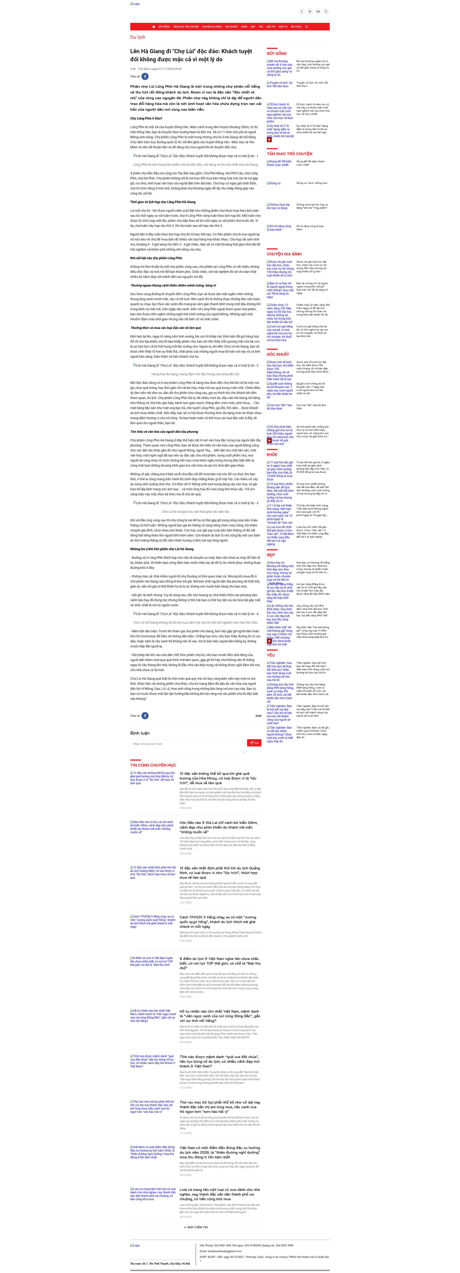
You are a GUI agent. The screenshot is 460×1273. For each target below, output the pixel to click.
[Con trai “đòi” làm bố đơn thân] (280, 406)
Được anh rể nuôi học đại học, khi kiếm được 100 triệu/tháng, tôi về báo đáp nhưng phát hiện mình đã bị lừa (312, 368)
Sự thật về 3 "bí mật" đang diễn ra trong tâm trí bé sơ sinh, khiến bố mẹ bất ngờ (312, 129)
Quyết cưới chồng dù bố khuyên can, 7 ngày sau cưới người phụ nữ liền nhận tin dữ (310, 388)
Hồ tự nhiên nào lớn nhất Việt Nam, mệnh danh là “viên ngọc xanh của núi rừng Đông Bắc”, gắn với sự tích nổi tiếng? (220, 1016)
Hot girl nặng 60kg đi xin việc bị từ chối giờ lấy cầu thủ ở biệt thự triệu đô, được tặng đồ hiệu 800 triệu (313, 588)
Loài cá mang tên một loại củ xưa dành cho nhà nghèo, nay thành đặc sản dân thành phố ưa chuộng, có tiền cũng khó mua (220, 1194)
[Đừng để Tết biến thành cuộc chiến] (280, 163)
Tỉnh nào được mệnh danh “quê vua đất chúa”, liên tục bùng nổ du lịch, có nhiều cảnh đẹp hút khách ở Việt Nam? (220, 1061)
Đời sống (164, 26)
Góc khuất (231, 26)
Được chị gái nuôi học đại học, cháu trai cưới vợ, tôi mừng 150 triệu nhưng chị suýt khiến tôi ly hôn (311, 266)
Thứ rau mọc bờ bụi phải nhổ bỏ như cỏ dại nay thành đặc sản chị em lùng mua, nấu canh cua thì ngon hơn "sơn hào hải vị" (220, 1107)
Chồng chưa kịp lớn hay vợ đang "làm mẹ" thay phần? (312, 206)
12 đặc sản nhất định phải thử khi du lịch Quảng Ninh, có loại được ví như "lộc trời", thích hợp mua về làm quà (220, 873)
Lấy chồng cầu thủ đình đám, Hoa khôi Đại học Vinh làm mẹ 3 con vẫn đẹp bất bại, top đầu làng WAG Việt (312, 610)
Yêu (261, 26)
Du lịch (137, 37)
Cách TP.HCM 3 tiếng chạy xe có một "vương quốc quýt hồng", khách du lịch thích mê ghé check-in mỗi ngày (218, 922)
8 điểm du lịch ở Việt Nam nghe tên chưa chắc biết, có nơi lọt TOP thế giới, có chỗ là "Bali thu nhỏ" (220, 963)
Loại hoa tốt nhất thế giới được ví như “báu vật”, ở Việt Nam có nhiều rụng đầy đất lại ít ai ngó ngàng (312, 531)
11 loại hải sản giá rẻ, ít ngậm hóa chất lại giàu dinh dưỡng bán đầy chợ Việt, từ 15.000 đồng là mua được (313, 467)
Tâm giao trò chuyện (186, 26)
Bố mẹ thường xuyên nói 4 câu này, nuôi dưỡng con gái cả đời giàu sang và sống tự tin (313, 65)
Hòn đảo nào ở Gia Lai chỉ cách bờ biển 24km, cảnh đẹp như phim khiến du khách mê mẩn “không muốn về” (219, 827)
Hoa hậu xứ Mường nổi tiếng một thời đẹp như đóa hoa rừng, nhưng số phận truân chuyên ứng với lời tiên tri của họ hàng (313, 569)
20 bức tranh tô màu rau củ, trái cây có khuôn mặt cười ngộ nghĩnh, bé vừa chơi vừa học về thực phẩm (313, 109)
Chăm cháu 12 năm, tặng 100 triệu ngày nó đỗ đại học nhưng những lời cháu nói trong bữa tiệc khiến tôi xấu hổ (313, 311)
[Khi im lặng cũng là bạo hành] (280, 227)
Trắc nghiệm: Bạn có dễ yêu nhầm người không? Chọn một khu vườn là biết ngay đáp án (312, 732)
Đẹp (253, 26)
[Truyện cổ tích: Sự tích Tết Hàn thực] (280, 84)
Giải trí (270, 26)
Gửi (256, 742)
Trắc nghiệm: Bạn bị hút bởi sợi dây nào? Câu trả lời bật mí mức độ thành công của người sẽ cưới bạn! (313, 710)
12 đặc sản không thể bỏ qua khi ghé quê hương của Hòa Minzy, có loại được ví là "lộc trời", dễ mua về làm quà (218, 778)
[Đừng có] (273, 183)
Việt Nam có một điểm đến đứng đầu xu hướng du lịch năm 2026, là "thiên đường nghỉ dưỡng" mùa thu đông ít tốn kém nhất (220, 1152)
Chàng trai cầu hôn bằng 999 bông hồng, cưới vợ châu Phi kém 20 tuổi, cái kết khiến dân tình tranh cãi (312, 689)
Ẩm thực (296, 26)
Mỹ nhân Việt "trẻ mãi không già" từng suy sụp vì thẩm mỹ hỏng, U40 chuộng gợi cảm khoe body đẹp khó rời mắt (312, 634)
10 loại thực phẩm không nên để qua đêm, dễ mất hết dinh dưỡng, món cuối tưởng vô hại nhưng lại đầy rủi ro (313, 488)
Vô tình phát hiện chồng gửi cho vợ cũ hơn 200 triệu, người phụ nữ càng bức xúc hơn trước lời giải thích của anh (312, 433)
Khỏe (244, 26)
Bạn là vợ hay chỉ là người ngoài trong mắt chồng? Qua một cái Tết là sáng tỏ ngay (312, 288)
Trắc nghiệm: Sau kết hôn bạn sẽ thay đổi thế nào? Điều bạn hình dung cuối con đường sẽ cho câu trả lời (313, 667)
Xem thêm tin (197, 1227)
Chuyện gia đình (212, 26)
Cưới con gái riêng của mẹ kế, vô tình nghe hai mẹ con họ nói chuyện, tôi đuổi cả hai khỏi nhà (312, 331)
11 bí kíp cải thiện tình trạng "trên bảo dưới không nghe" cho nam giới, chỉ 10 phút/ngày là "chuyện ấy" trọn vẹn (312, 512)
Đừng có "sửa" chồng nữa (311, 183)
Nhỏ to (283, 26)
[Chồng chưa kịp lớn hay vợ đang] (280, 206)
